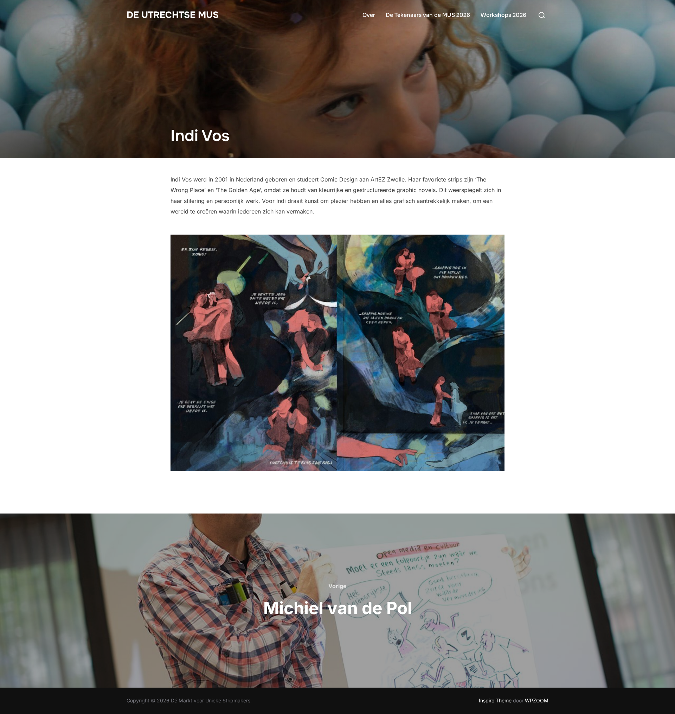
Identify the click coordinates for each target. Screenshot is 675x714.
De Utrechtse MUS (173, 15)
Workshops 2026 (503, 15)
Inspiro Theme (495, 700)
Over (368, 15)
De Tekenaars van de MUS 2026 (428, 15)
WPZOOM (536, 700)
